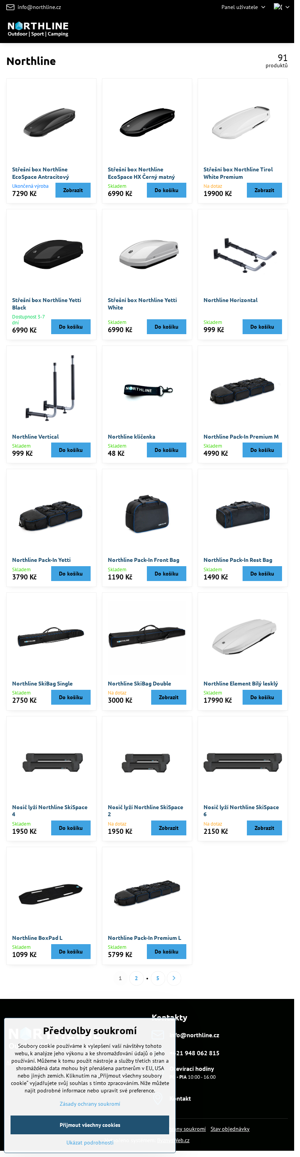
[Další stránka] (174, 978)
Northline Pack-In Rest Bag (238, 559)
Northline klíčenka (131, 436)
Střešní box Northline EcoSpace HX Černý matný (141, 173)
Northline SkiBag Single (42, 683)
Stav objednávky (230, 1128)
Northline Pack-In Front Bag (143, 559)
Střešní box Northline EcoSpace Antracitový (40, 173)
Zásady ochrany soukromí (90, 1103)
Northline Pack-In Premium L (144, 937)
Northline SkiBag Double (139, 683)
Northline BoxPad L (37, 937)
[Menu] (284, 29)
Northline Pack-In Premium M (241, 436)
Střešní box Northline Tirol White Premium (238, 173)
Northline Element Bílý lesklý (241, 683)
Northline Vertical (35, 436)
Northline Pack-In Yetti (41, 559)
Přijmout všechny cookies (90, 1124)
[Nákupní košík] (266, 29)
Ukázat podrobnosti (90, 1142)
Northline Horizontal (230, 299)
